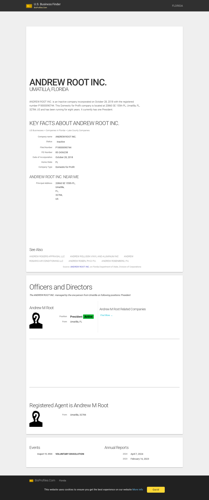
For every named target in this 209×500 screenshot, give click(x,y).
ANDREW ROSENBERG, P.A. (115, 261)
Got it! (156, 489)
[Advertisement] (104, 54)
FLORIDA (177, 5)
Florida (62, 480)
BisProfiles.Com (45, 480)
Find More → (106, 315)
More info (137, 489)
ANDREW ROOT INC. (79, 267)
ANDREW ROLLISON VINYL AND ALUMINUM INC (94, 256)
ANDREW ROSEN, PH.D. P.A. (82, 261)
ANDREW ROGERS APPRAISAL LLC (47, 256)
